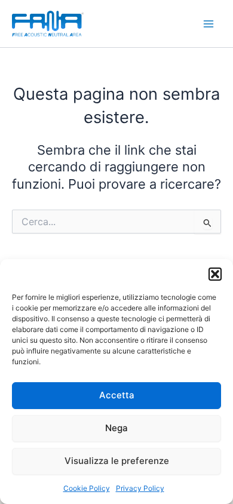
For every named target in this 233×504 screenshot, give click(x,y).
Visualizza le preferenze (117, 460)
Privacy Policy (140, 488)
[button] (215, 274)
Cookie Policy (86, 488)
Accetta (116, 395)
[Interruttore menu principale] (208, 23)
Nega (116, 428)
